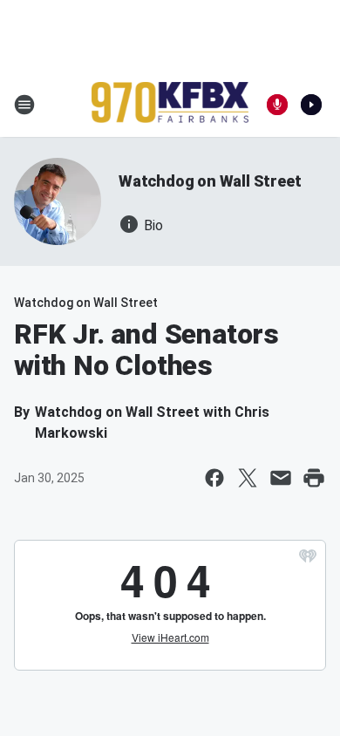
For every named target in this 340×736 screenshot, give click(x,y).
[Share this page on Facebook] (214, 478)
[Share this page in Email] (281, 478)
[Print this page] (314, 478)
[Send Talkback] (277, 104)
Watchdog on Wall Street (210, 181)
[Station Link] (170, 104)
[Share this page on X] (247, 478)
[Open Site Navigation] (24, 104)
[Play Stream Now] (311, 104)
